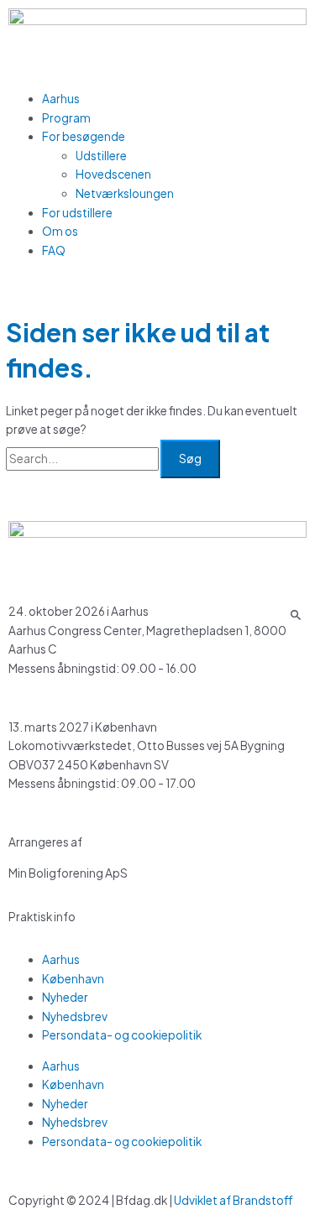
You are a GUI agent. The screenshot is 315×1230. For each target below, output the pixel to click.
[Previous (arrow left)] (29, 615)
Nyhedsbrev (75, 1016)
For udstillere (77, 213)
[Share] (259, 18)
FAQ (54, 250)
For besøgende (83, 136)
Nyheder (65, 997)
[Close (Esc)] (296, 18)
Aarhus (61, 98)
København (73, 979)
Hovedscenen (113, 174)
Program (66, 118)
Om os (60, 231)
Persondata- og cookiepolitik (122, 1035)
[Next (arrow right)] (285, 615)
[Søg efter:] (83, 458)
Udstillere (101, 156)
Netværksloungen (125, 193)
